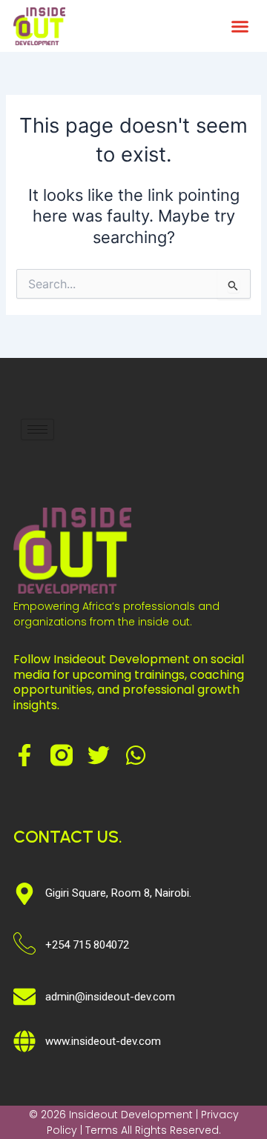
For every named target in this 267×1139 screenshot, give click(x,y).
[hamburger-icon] (37, 429)
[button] (240, 26)
